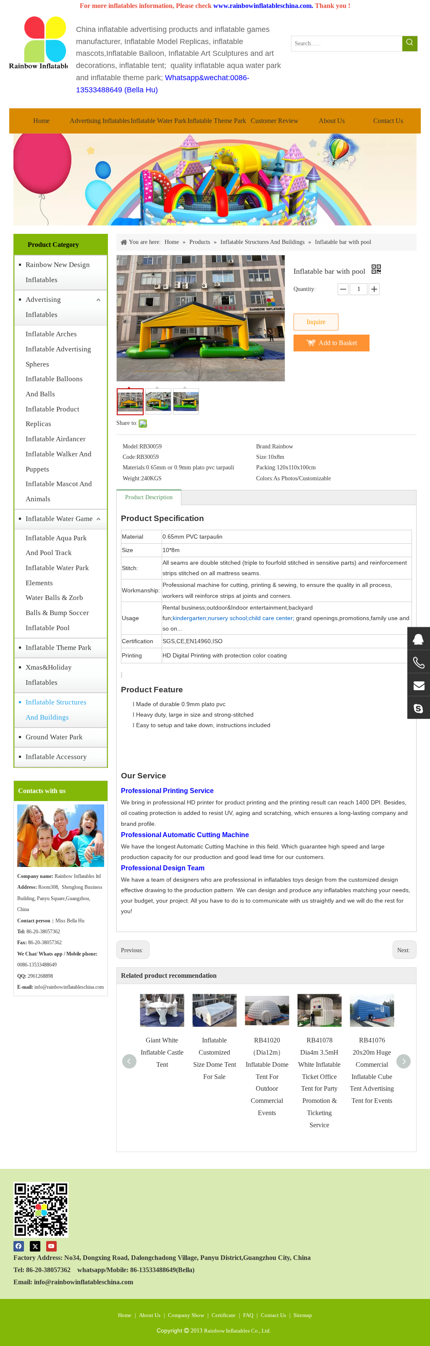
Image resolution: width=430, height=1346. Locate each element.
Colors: (264, 478)
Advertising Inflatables (43, 307)
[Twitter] (35, 1246)
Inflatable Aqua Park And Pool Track (56, 545)
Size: (262, 457)
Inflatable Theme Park (59, 648)
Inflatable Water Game (59, 519)
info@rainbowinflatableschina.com (69, 987)
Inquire (316, 321)
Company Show (186, 1315)
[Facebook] (18, 1246)
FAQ (248, 1315)
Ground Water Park (54, 737)
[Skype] (419, 708)
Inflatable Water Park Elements (57, 575)
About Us (149, 1315)
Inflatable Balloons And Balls (54, 386)
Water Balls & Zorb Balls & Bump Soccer (57, 605)
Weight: (132, 478)
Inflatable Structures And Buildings (56, 709)
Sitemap (303, 1315)
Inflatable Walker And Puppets (59, 461)
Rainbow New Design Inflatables (58, 272)
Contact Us (273, 1315)
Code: (129, 457)
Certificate (224, 1315)
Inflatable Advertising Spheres (58, 356)
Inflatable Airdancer (56, 439)
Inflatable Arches (51, 334)
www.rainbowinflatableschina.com (262, 5)
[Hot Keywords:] (409, 43)
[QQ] (419, 638)
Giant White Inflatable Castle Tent (162, 1052)
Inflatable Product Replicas (52, 416)
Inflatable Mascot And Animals (59, 491)
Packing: (266, 467)
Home (124, 1315)
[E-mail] (419, 684)
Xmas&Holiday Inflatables (49, 674)
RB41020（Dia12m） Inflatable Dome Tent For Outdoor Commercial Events (267, 1076)
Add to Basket (338, 342)
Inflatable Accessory (56, 757)
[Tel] (419, 662)
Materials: (134, 467)
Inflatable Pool (48, 628)
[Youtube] (51, 1246)
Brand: (264, 446)
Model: (131, 446)
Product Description (149, 497)
